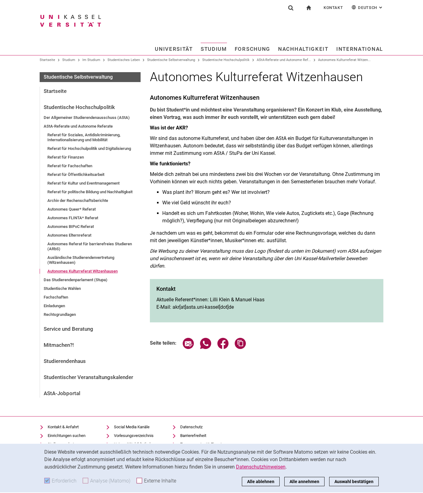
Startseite (47, 60)
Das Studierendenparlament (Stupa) (75, 279)
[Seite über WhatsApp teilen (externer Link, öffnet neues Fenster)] (205, 347)
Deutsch (370, 7)
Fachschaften (56, 297)
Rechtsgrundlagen (60, 314)
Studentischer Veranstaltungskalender (88, 377)
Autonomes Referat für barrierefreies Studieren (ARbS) (89, 246)
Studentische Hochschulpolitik (226, 60)
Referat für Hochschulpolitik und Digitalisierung (89, 148)
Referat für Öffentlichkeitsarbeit (75, 174)
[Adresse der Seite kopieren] (240, 347)
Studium (214, 49)
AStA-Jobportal (62, 393)
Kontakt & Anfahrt (63, 427)
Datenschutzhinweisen (261, 467)
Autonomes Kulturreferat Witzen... (344, 60)
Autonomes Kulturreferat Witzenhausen (82, 271)
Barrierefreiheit (193, 435)
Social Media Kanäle (132, 427)
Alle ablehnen (260, 481)
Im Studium (91, 60)
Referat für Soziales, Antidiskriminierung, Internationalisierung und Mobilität (83, 137)
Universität (174, 49)
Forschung (252, 49)
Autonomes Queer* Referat (71, 209)
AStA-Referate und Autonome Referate (78, 126)
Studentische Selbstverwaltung (171, 60)
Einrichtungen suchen (66, 435)
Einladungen (54, 305)
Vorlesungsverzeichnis (134, 435)
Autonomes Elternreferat (69, 235)
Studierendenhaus (65, 361)
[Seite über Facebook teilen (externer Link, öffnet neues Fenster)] (223, 347)
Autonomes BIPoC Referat (70, 226)
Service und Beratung (68, 329)
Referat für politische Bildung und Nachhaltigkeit (90, 192)
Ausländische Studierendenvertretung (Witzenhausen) (80, 260)
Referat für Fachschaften (69, 166)
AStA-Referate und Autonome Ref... (284, 60)
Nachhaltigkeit (303, 49)
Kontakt (333, 7)
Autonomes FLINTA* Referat (72, 218)
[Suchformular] (291, 8)
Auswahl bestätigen (353, 481)
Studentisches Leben (123, 60)
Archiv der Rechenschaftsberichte (77, 200)
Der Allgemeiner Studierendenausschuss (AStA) (87, 117)
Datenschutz (191, 427)
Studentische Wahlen (62, 288)
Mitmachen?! (59, 345)
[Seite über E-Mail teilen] (188, 347)
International (359, 49)
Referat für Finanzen (65, 157)
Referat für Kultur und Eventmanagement (83, 183)
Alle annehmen (304, 481)
